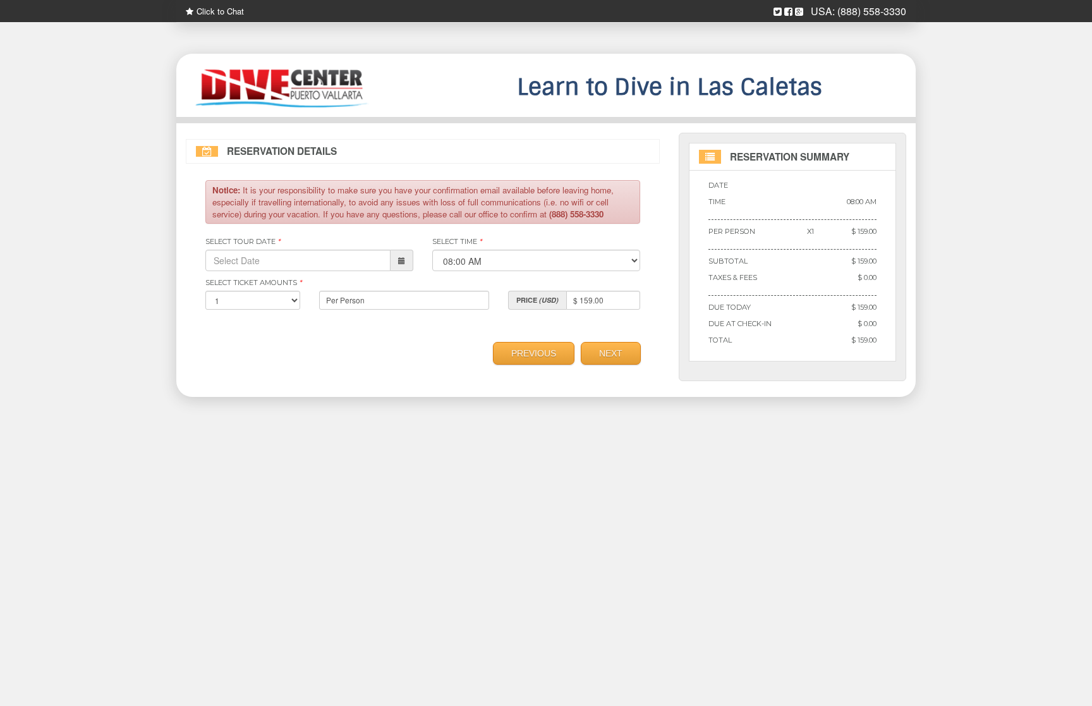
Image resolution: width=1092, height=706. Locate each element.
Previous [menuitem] (533, 353)
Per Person (731, 231)
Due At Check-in (740, 323)
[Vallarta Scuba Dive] (299, 88)
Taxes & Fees (732, 277)
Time (716, 201)
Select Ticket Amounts (253, 282)
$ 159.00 (864, 231)
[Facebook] (788, 12)
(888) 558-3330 (871, 11)
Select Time (457, 241)
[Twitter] (778, 12)
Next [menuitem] (610, 353)
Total (720, 340)
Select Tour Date (242, 241)
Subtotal (728, 261)
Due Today (729, 307)
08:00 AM (862, 201)
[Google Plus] (799, 12)
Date (718, 185)
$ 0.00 (867, 277)
